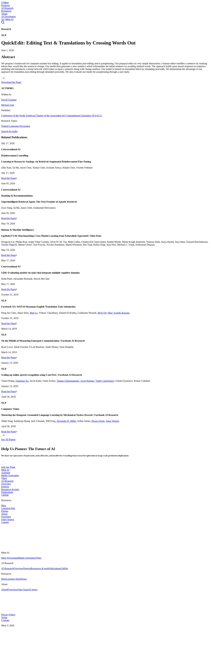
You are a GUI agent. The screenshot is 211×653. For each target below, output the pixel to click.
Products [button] (5, 5)
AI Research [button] (7, 8)
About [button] (4, 13)
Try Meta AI (7, 19)
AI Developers (8, 16)
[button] (5, 2)
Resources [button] (6, 11)
